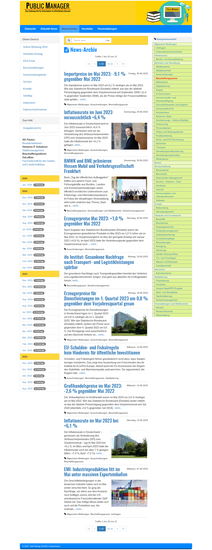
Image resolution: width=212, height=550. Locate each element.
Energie (158, 204)
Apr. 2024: (32, 248)
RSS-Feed (29, 61)
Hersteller (87, 28)
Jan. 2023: (33, 350)
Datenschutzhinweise (35, 109)
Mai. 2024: (32, 242)
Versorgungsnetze (165, 211)
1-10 (101, 64)
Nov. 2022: (33, 369)
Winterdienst (162, 159)
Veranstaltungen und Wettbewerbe (171, 303)
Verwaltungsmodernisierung (169, 151)
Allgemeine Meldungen (165, 44)
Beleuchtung (162, 208)
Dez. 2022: (33, 363)
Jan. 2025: (32, 185)
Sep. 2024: (33, 216)
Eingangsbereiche (165, 227)
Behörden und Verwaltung (167, 63)
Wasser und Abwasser (167, 262)
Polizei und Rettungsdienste (169, 132)
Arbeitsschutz (160, 55)
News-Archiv (69, 28)
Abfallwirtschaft (163, 70)
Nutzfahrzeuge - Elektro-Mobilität (172, 120)
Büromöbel (161, 174)
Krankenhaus (162, 112)
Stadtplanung (160, 277)
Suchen (27, 81)
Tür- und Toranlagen (166, 258)
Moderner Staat (163, 116)
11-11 (110, 64)
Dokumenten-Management (169, 178)
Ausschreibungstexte (34, 74)
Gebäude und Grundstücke (167, 215)
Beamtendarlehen (32, 143)
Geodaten (161, 284)
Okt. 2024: (32, 210)
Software (160, 200)
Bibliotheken (162, 82)
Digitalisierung (163, 86)
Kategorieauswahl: (167, 39)
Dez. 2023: (33, 280)
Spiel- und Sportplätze (167, 292)
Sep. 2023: (33, 299)
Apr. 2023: (32, 331)
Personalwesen (163, 128)
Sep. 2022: (33, 382)
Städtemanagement (33, 150)
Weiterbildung (162, 315)
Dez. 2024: (33, 197)
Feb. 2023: (33, 344)
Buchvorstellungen (33, 67)
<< (89, 64)
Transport (160, 147)
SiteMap (27, 95)
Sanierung (161, 250)
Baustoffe (160, 219)
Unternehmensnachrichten (169, 51)
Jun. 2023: (33, 318)
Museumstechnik (164, 311)
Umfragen (161, 48)
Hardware (161, 185)
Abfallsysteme (163, 66)
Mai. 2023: (33, 325)
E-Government (163, 94)
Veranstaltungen (107, 28)
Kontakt (27, 88)
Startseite (30, 28)
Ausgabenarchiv (32, 128)
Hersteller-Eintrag (33, 54)
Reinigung (161, 246)
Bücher (157, 162)
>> (123, 64)
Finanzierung (162, 280)
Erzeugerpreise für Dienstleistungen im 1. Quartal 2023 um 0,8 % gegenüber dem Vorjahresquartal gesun (106, 298)
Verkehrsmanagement (167, 300)
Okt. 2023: (32, 293)
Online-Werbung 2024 (35, 47)
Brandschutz (162, 223)
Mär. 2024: (33, 255)
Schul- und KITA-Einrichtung (170, 139)
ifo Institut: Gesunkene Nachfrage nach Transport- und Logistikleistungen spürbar (99, 262)
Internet (160, 189)
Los (107, 40)
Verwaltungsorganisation (168, 155)
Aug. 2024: (33, 223)
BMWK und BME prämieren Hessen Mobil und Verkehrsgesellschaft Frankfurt (99, 166)
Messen (160, 307)
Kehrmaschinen (163, 273)
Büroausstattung (162, 166)
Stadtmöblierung (164, 296)
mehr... (83, 99)
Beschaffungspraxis (166, 78)
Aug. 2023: (33, 306)
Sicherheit (161, 143)
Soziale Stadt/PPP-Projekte (169, 288)
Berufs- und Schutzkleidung (169, 59)
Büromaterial (162, 170)
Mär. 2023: (33, 337)
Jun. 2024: (32, 235)
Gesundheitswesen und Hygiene (172, 104)
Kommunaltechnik (165, 108)
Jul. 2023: (33, 312)
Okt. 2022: (32, 376)
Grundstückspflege (165, 238)
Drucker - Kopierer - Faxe (168, 181)
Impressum (29, 102)
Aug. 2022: (33, 388)
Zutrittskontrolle (163, 265)
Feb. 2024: (33, 261)
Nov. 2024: (33, 204)
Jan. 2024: (32, 267)
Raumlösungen (163, 242)
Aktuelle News (49, 28)
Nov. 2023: (33, 286)
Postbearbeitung (164, 135)
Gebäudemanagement (167, 231)
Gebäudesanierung (165, 234)
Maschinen (159, 269)
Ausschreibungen (164, 74)
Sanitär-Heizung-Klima (167, 254)
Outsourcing (162, 124)
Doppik (159, 90)
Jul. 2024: (32, 229)
